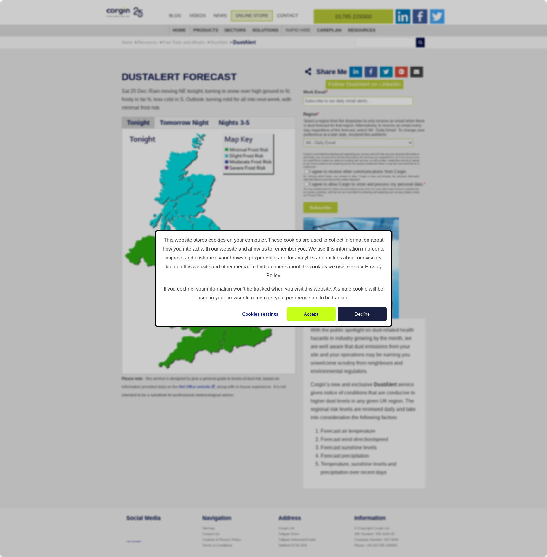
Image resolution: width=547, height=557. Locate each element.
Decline (362, 314)
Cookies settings (260, 314)
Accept (311, 314)
